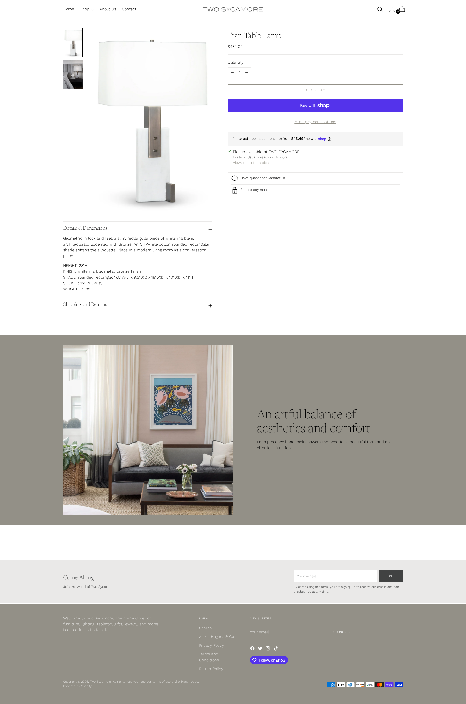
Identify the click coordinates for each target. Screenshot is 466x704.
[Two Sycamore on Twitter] (261, 649)
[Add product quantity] (232, 72)
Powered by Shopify (77, 686)
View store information (251, 163)
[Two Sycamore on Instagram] (268, 649)
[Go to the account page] (390, 9)
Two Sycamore (100, 681)
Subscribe (342, 632)
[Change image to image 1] (73, 42)
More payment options (315, 122)
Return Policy (211, 668)
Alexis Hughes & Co (216, 636)
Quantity (235, 62)
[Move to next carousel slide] (399, 544)
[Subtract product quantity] (246, 72)
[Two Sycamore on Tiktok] (276, 649)
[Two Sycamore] (233, 9)
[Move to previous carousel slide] (387, 544)
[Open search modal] (380, 9)
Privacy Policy (211, 645)
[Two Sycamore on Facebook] (253, 649)
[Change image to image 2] (73, 74)
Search (205, 628)
